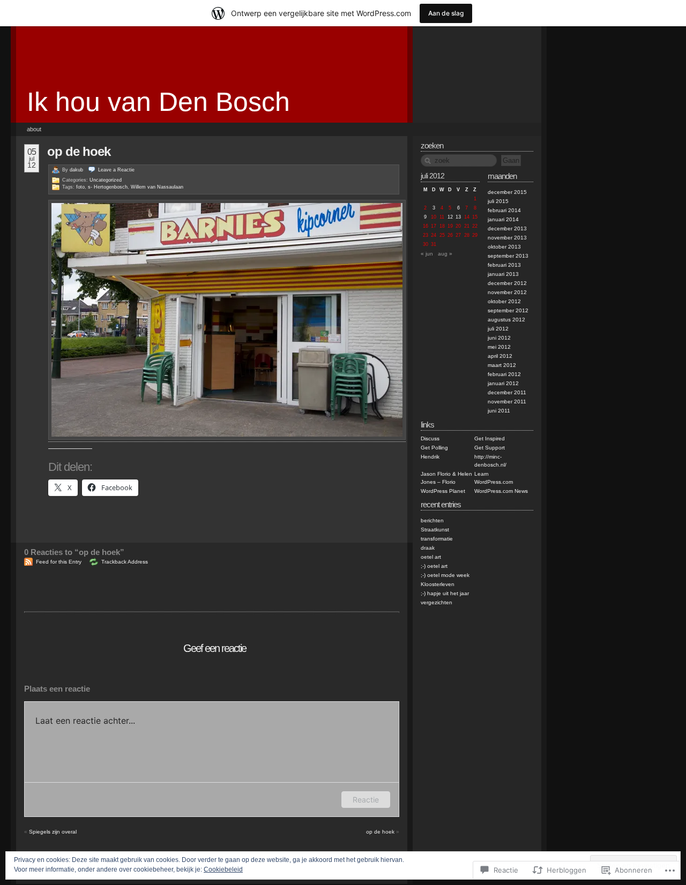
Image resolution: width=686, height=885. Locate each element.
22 (475, 226)
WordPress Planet (443, 491)
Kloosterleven (437, 584)
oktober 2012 (504, 301)
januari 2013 (503, 274)
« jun (427, 254)
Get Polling (434, 448)
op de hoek (78, 151)
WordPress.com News (501, 491)
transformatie (437, 539)
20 (458, 226)
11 (441, 217)
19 (450, 226)
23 (425, 235)
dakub (76, 169)
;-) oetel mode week (445, 575)
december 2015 (507, 192)
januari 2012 (503, 383)
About (34, 129)
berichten (432, 520)
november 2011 (507, 401)
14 (466, 217)
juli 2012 (498, 329)
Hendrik (430, 457)
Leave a (116, 169)
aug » (445, 254)
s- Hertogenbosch (108, 187)
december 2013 (507, 228)
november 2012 (507, 292)
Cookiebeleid (223, 869)
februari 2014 (504, 210)
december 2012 (507, 283)
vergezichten (436, 602)
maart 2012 (502, 365)
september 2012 (508, 310)
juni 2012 (499, 338)
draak (428, 548)
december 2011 (507, 392)
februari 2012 (504, 374)
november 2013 (507, 238)
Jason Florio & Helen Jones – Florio (446, 478)
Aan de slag (446, 13)
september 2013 (508, 256)
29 (475, 235)
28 (466, 235)
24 (433, 235)
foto (80, 187)
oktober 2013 (504, 247)
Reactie (366, 799)
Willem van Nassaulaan (157, 187)
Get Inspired (489, 438)
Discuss (430, 438)
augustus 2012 (506, 319)
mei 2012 (499, 347)
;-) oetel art (434, 566)
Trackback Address (124, 562)
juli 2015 (498, 201)
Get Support (489, 448)
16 (425, 226)
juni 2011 (499, 411)
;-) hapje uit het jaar (445, 593)
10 (433, 217)
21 (466, 226)
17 (433, 226)
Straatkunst (435, 529)
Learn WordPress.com (493, 478)
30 (425, 244)
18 (442, 226)
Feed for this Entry (58, 562)
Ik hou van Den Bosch (158, 102)
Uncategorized (106, 180)
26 (450, 235)
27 (458, 235)
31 (433, 244)
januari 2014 (503, 219)
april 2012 (500, 356)
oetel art (431, 557)
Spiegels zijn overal (53, 832)
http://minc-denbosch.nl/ (490, 461)
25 (442, 235)
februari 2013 (504, 265)
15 (475, 217)
